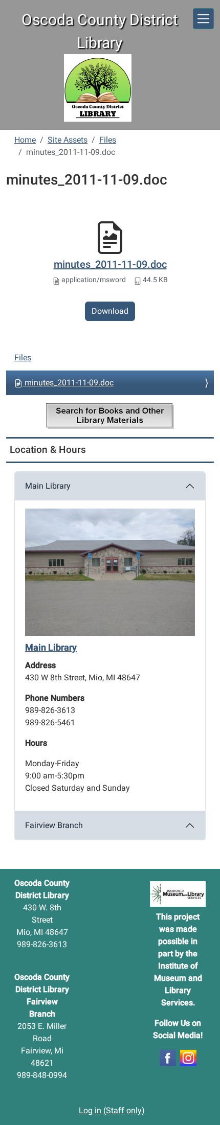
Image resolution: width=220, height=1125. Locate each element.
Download (110, 311)
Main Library (48, 486)
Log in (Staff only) (112, 1110)
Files (107, 140)
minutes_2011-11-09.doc (110, 264)
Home (25, 140)
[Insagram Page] (188, 1057)
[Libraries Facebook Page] (168, 1057)
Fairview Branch (54, 825)
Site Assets (67, 140)
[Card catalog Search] (110, 416)
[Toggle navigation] (203, 18)
